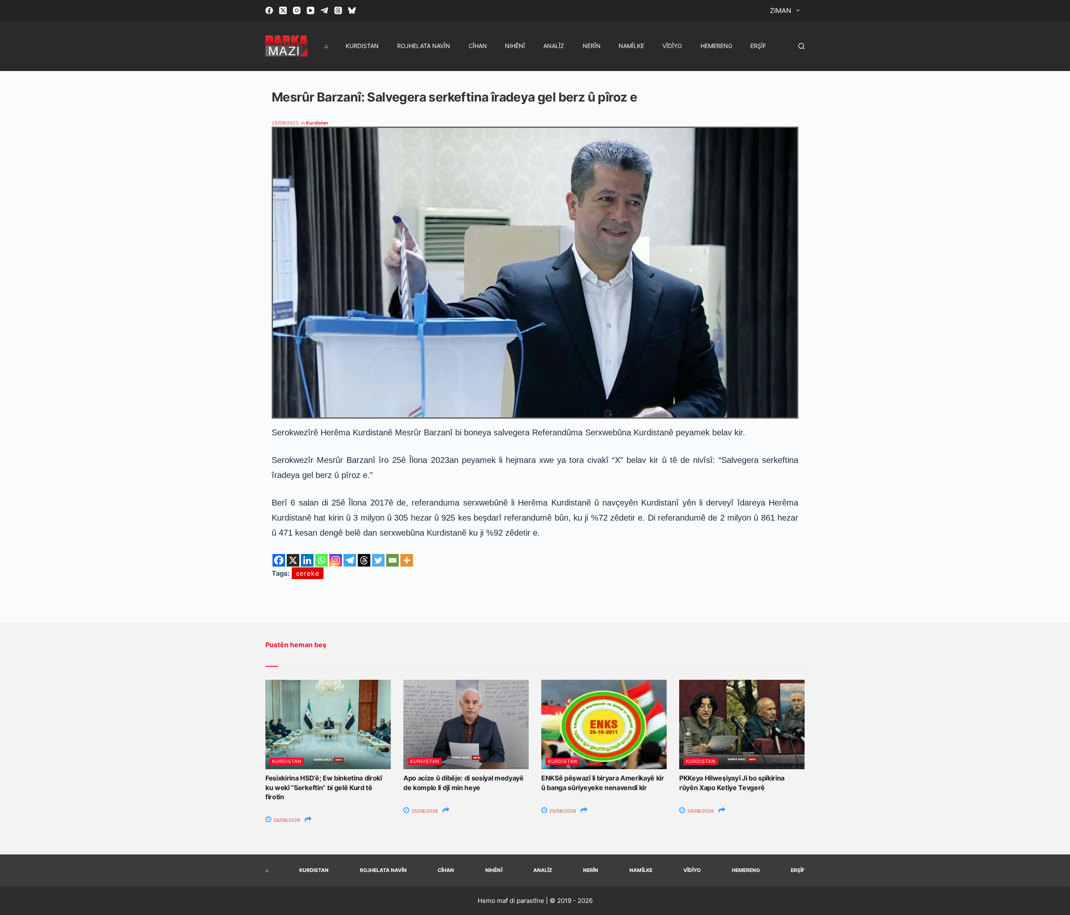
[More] (406, 560)
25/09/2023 (285, 123)
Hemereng (716, 45)
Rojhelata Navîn (423, 45)
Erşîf (758, 45)
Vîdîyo (672, 45)
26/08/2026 (286, 820)
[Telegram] (324, 10)
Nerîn (592, 45)
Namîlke (631, 45)
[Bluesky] (352, 10)
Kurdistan (362, 45)
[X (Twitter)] (283, 10)
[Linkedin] (307, 560)
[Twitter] (378, 560)
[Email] (392, 560)
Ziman (780, 10)
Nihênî (515, 45)
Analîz (553, 45)
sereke (307, 573)
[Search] (801, 46)
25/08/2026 (424, 811)
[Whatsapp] (321, 560)
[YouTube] (310, 10)
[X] (293, 560)
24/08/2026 (700, 811)
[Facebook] (269, 10)
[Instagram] (297, 10)
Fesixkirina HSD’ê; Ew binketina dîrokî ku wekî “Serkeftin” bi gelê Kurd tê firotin (323, 787)
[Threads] (338, 10)
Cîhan (478, 45)
